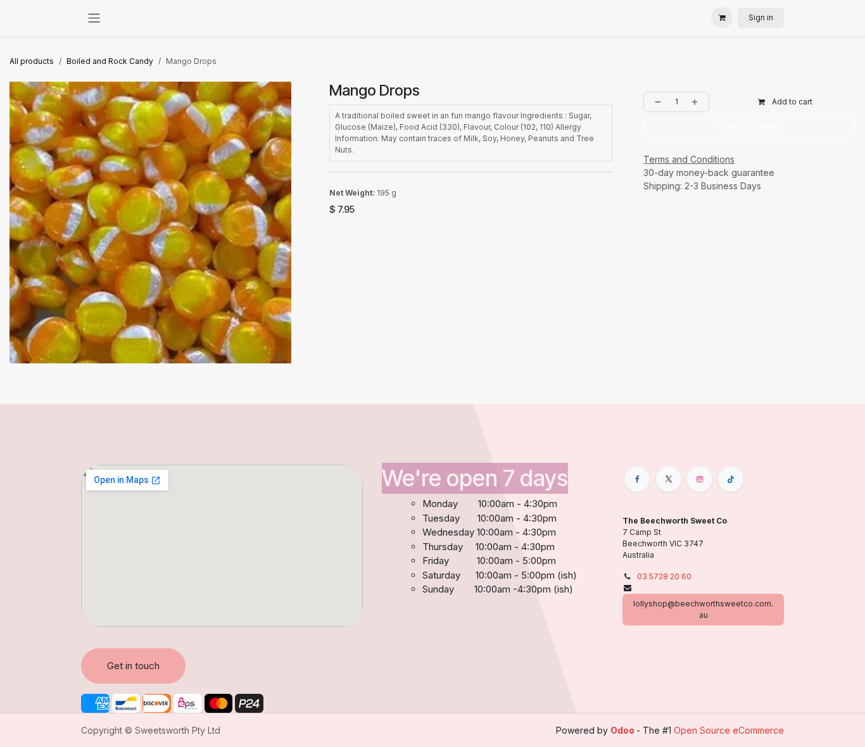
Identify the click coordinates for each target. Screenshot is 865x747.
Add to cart (791, 101)
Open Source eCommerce (729, 730)
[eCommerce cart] (722, 17)
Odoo (623, 730)
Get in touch (133, 666)
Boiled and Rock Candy (109, 61)
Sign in (760, 17)
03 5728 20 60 (664, 576)
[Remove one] (655, 101)
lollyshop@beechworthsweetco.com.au (703, 609)
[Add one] (697, 101)
